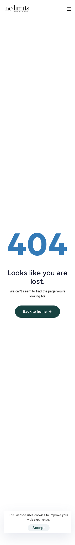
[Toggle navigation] (60, 9)
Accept (38, 527)
